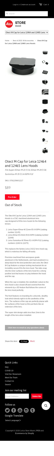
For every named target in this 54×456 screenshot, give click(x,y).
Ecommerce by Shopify (24, 433)
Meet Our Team (11, 378)
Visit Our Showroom (13, 374)
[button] (46, 405)
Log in (15, 4)
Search (8, 384)
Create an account (27, 4)
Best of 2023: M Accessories (23, 40)
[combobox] (26, 13)
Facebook (13, 410)
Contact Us (9, 381)
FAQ (6, 367)
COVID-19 (9, 371)
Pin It (32, 341)
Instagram (26, 410)
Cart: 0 (46, 4)
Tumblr (32, 410)
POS (38, 431)
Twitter (7, 410)
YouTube (20, 410)
